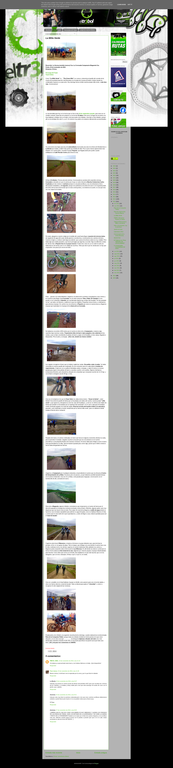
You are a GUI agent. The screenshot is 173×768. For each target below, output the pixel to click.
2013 (114, 196)
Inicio (78, 753)
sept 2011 (117, 254)
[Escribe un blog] (50, 651)
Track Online (50, 74)
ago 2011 (117, 256)
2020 (114, 180)
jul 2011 (116, 258)
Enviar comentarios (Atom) (61, 756)
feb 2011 (117, 270)
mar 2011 (117, 268)
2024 (114, 170)
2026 (114, 166)
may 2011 (117, 263)
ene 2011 (117, 272)
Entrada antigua (100, 753)
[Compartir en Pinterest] (56, 651)
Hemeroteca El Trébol (70, 30)
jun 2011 (116, 261)
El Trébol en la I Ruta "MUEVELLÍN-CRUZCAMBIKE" (120, 242)
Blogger (96, 763)
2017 (114, 187)
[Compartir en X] (52, 651)
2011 (114, 201)
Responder (53, 665)
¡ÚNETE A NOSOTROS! (87, 30)
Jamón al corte (118, 229)
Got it (130, 4)
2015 (114, 192)
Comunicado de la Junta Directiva (119, 234)
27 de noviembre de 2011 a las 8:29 (66, 710)
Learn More (121, 4)
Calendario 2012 (118, 231)
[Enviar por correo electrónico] (49, 651)
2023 (114, 173)
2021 (114, 178)
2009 (114, 278)
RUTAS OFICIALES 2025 (53, 30)
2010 (114, 275)
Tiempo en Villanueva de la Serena (119, 132)
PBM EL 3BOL (54, 660)
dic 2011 (116, 203)
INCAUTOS (117, 238)
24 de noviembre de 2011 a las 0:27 (66, 681)
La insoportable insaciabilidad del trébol (119, 247)
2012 (114, 199)
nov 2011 (117, 206)
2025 (114, 168)
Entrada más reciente (54, 753)
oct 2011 (116, 251)
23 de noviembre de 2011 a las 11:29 (68, 671)
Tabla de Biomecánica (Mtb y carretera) (120, 222)
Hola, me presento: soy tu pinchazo (120, 226)
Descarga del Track (52, 73)
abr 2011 (117, 265)
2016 (114, 189)
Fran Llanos (53, 671)
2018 (114, 185)
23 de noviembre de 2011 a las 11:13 (69, 660)
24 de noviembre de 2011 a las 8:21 (66, 694)
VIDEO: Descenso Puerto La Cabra (119, 218)
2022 (114, 175)
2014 (114, 194)
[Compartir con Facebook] (54, 651)
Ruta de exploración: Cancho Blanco (120, 212)
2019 (114, 182)
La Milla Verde (118, 215)
